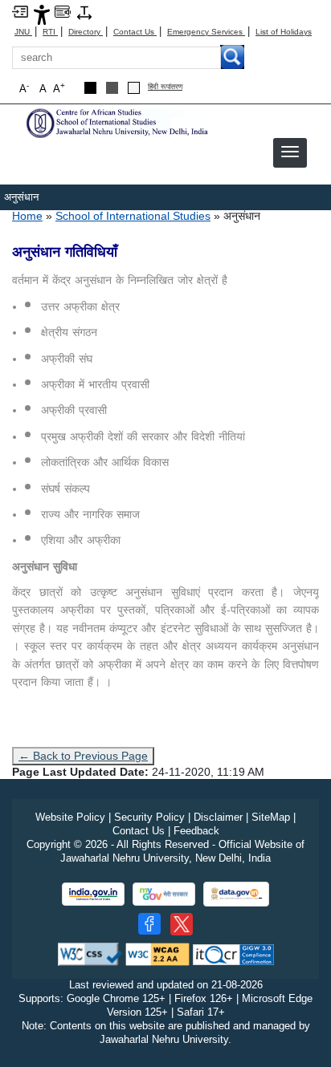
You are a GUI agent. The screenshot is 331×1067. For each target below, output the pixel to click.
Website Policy (70, 817)
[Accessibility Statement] (42, 14)
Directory (85, 31)
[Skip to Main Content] (20, 11)
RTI (50, 31)
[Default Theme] (134, 88)
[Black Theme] (90, 88)
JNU (23, 31)
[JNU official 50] (181, 924)
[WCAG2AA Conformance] (157, 953)
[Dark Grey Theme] (112, 88)
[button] (290, 151)
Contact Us (135, 31)
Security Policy (149, 817)
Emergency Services (206, 31)
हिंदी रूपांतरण (165, 87)
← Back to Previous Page (83, 755)
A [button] (59, 88)
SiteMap (270, 817)
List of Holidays (283, 31)
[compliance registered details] (233, 953)
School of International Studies (132, 215)
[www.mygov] (164, 894)
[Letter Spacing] (84, 12)
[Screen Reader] (63, 11)
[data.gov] (236, 894)
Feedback (196, 831)
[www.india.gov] (93, 894)
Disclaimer (218, 817)
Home (27, 215)
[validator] (90, 953)
